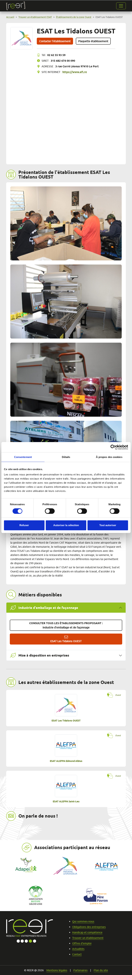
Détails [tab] (66, 457)
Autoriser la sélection (66, 525)
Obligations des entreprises (89, 926)
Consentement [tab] (23, 457)
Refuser (24, 525)
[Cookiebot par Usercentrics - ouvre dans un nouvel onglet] (113, 447)
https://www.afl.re (74, 72)
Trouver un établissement (87, 937)
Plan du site (101, 970)
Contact (77, 954)
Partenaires (80, 970)
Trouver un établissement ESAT (35, 17)
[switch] (50, 511)
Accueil (10, 17)
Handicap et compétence (87, 932)
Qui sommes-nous (83, 921)
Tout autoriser (107, 525)
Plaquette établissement (93, 41)
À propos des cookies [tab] (109, 457)
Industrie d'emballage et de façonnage (66, 625)
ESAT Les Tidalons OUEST (66, 641)
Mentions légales (56, 970)
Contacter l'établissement (55, 41)
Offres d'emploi (81, 943)
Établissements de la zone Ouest (73, 17)
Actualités (78, 948)
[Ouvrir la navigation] (121, 5)
